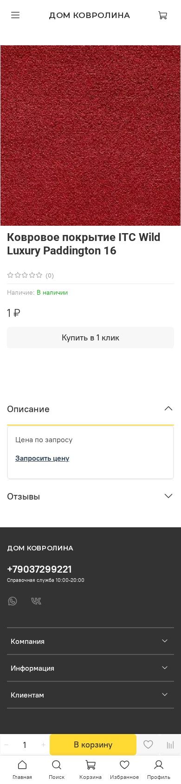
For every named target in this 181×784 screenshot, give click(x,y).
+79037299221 (39, 569)
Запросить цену (42, 458)
